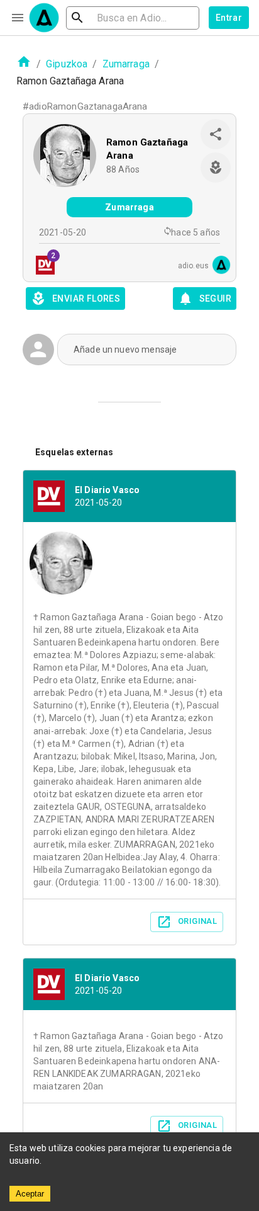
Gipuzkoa (66, 64)
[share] (216, 134)
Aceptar (30, 1193)
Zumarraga (126, 64)
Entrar (229, 18)
